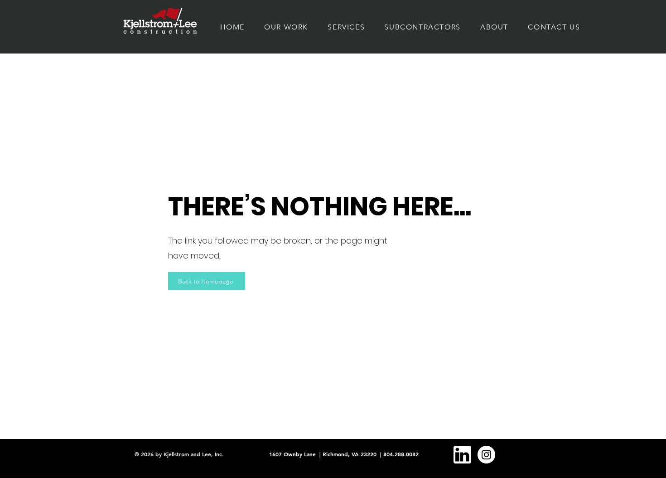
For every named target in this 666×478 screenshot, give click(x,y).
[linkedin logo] (462, 454)
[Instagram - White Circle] (486, 454)
